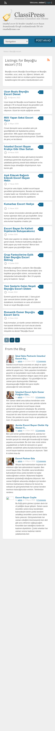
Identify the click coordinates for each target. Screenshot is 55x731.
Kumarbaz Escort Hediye (19, 204)
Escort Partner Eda (25, 458)
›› (17, 340)
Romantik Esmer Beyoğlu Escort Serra (19, 313)
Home (6, 51)
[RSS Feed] (5, 2)
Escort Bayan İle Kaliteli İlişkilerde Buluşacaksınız (19, 230)
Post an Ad (43, 40)
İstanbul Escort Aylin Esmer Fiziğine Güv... (29, 393)
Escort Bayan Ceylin (26, 497)
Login (48, 3)
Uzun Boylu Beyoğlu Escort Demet (16, 93)
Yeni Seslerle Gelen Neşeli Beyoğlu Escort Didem (20, 287)
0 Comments (41, 361)
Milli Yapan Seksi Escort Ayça (18, 119)
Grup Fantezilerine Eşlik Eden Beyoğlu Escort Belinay (18, 257)
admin (20, 361)
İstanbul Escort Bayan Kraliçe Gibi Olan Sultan (18, 148)
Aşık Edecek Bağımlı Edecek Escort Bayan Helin (17, 178)
